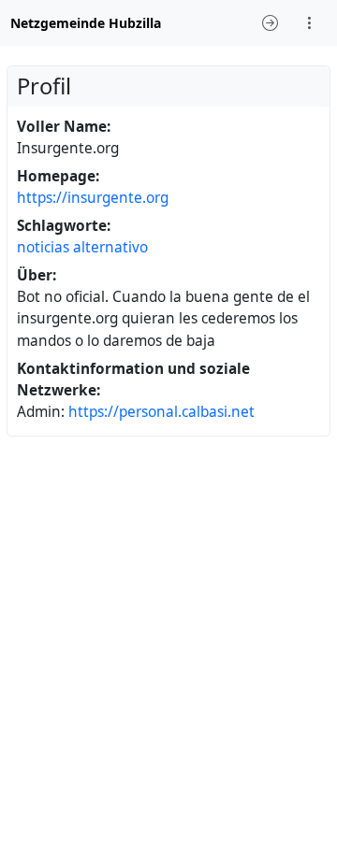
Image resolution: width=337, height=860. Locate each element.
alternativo (110, 247)
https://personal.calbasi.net (161, 412)
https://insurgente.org (92, 198)
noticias (43, 247)
